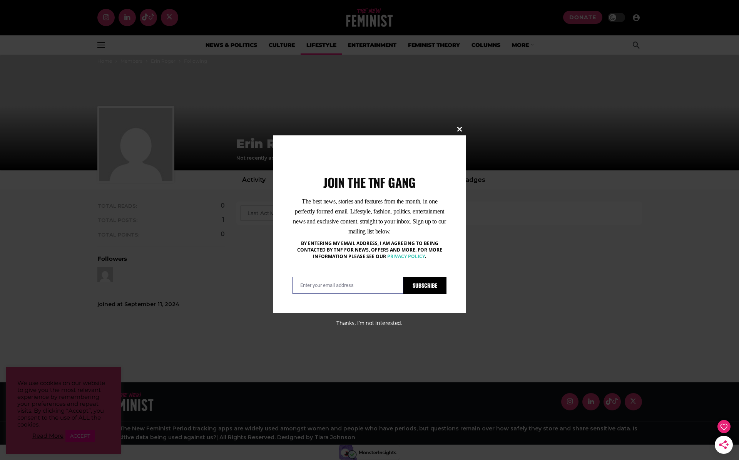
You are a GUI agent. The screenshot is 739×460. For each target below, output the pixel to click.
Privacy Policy (406, 256)
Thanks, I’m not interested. (369, 323)
